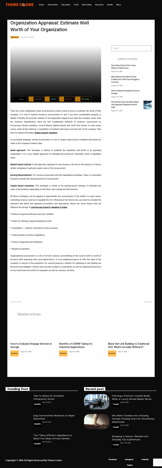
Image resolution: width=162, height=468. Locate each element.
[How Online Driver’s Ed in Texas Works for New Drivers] (148, 68)
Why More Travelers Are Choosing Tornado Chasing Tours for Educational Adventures (133, 418)
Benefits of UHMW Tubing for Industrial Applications (76, 345)
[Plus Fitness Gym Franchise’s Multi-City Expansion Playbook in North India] (148, 105)
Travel (116, 404)
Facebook (113, 459)
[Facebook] (105, 459)
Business (14, 37)
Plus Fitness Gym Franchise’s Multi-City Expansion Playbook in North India (125, 105)
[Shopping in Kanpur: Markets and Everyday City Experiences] (96, 442)
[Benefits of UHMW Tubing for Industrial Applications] (81, 330)
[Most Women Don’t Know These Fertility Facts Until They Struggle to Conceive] (148, 79)
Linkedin (145, 459)
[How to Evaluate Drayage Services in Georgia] (148, 93)
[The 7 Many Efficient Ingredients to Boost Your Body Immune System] (18, 441)
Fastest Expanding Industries (21, 304)
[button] (131, 5)
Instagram (129, 459)
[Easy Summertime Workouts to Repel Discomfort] (18, 421)
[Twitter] (123, 465)
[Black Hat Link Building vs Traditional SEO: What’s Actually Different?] (130, 330)
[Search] (149, 48)
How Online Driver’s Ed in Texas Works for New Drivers (123, 66)
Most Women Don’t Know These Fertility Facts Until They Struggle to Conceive (125, 79)
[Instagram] (121, 459)
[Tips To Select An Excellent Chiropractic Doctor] (18, 401)
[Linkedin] (138, 459)
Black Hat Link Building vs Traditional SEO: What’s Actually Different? (128, 345)
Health (37, 404)
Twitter (130, 465)
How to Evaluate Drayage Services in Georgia (31, 345)
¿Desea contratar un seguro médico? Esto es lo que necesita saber (125, 304)
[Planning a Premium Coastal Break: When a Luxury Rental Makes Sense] (96, 401)
